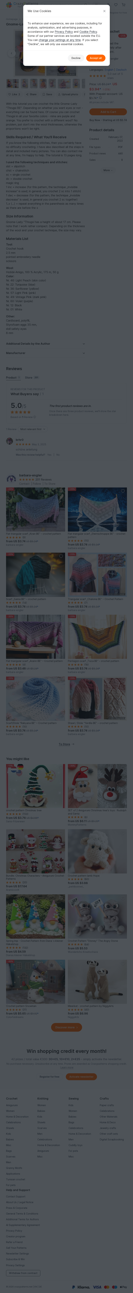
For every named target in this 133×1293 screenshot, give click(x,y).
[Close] (104, 11)
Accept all (96, 58)
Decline (76, 58)
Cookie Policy (88, 31)
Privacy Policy (64, 31)
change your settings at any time (60, 40)
